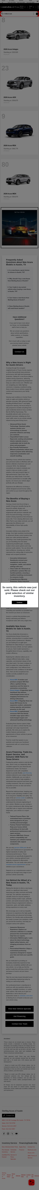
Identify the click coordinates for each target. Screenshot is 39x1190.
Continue (19, 602)
